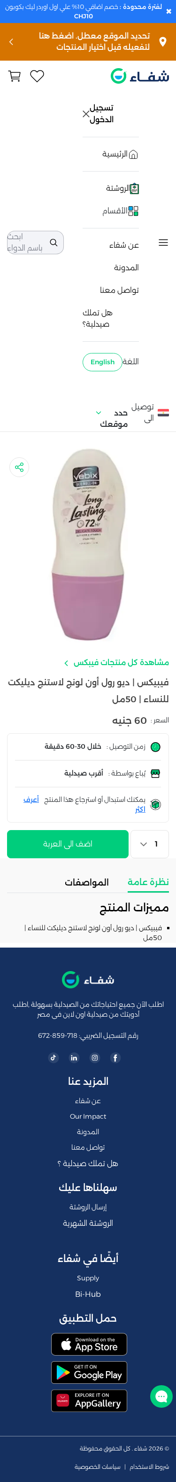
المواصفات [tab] (87, 883)
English (103, 362)
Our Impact (88, 1116)
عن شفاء (124, 245)
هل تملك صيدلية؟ (98, 318)
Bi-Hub (88, 1294)
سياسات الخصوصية (98, 1467)
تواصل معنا (119, 290)
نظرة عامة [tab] (148, 882)
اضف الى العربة (67, 843)
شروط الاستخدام (149, 1467)
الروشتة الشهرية (88, 1223)
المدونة (126, 267)
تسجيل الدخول (102, 113)
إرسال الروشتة (88, 1207)
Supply (88, 1278)
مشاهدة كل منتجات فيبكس (120, 662)
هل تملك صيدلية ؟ (88, 1163)
